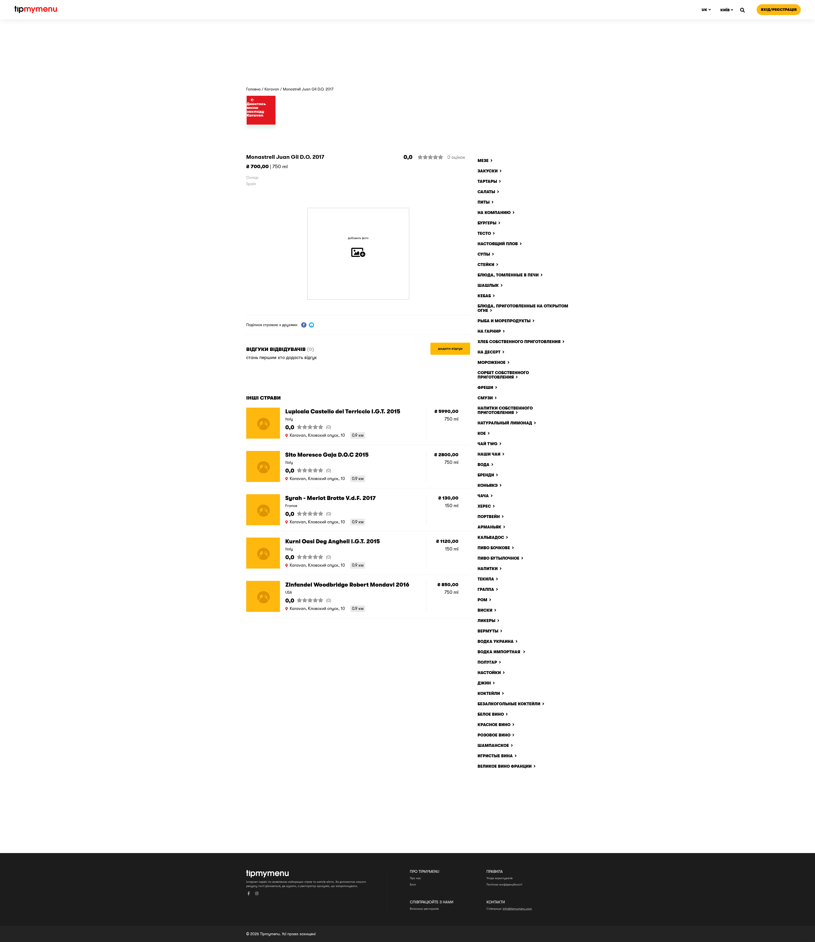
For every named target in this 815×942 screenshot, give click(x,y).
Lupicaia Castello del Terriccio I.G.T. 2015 (342, 411)
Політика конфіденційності (504, 884)
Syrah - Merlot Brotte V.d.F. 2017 (330, 498)
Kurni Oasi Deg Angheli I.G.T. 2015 (332, 541)
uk (704, 10)
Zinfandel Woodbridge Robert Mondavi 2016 (347, 585)
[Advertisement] (407, 55)
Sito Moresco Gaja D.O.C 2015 (327, 455)
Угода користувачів (499, 878)
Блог (413, 884)
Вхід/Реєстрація (779, 9)
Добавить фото (358, 238)
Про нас (415, 878)
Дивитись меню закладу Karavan (256, 109)
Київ (725, 10)
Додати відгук (450, 349)
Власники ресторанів (424, 908)
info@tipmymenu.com (517, 908)
